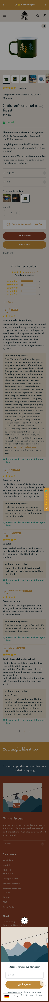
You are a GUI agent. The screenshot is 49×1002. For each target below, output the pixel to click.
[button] (46, 499)
